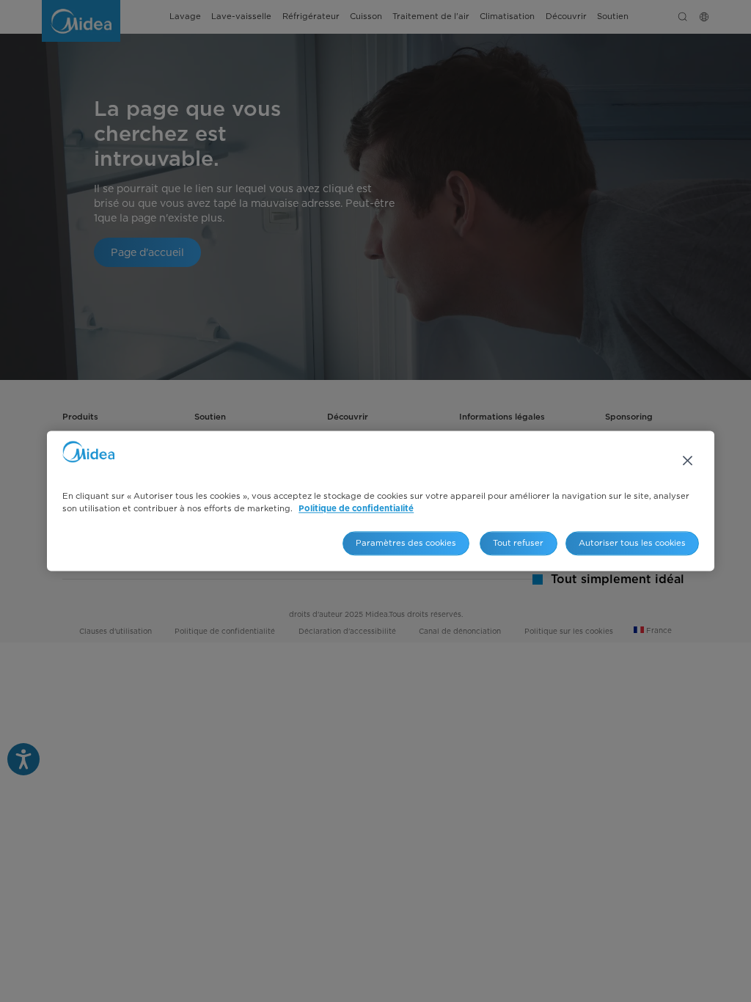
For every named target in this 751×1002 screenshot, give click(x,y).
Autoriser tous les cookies (632, 543)
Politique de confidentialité (356, 509)
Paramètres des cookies (406, 543)
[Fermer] (688, 461)
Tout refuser (518, 543)
